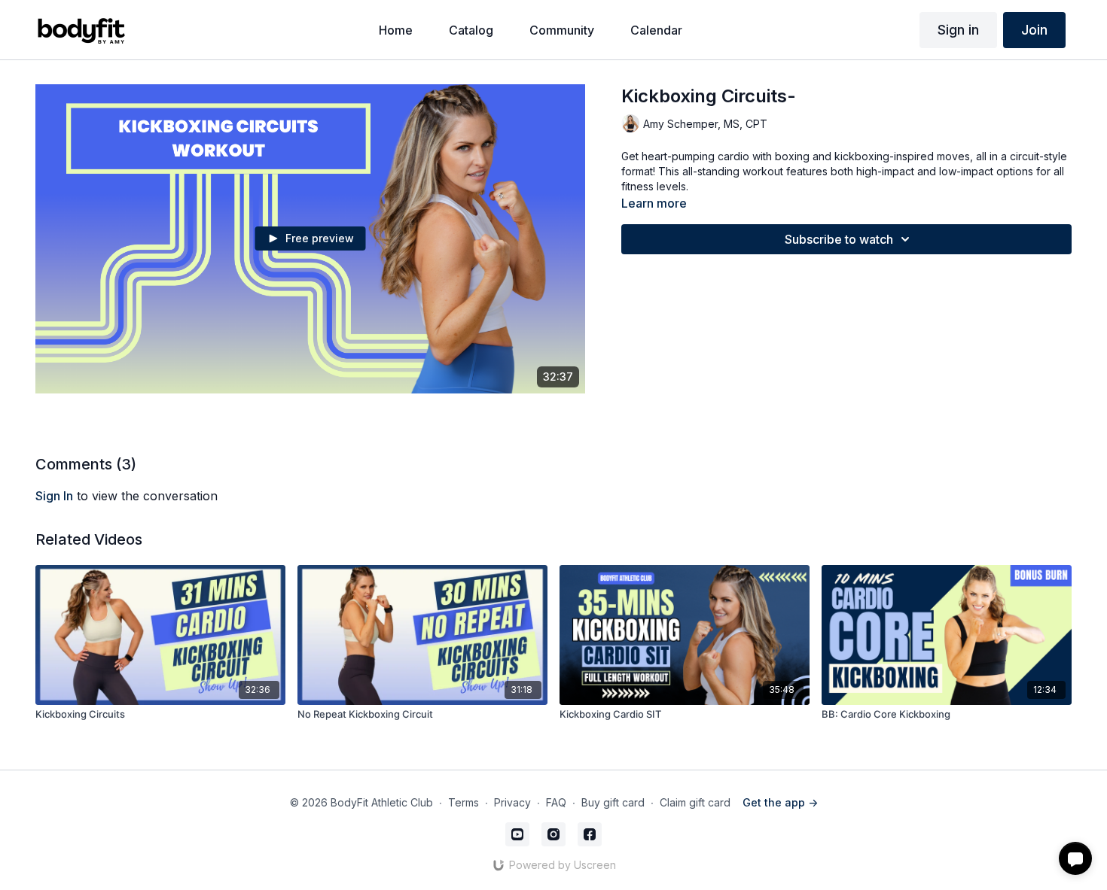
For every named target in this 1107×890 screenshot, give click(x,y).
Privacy (512, 802)
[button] (1075, 858)
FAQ (556, 802)
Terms (463, 802)
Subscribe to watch (839, 239)
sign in (54, 495)
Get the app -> (780, 802)
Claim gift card (695, 802)
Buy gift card (613, 802)
